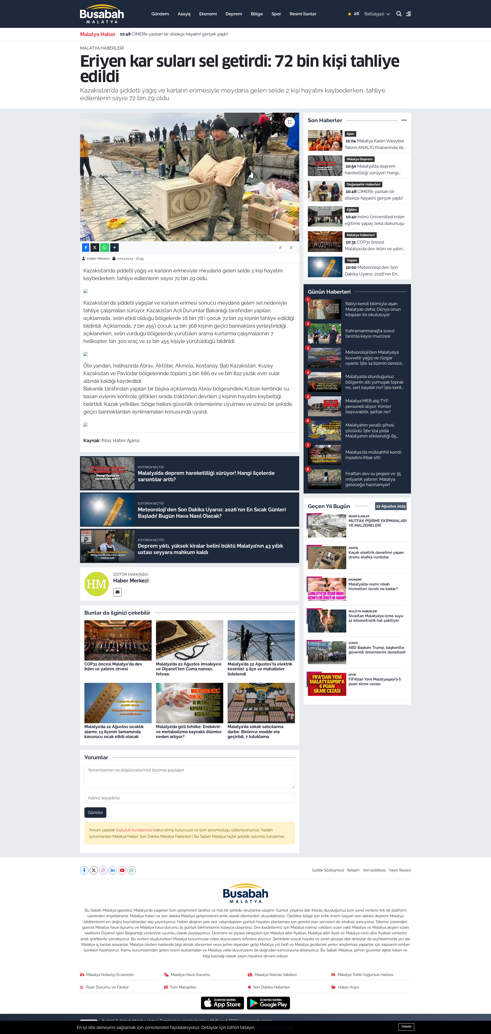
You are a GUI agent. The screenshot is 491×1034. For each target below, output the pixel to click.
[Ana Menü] (406, 13)
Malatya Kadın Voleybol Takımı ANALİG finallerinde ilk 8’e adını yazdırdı (374, 144)
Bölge (257, 13)
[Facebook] (84, 870)
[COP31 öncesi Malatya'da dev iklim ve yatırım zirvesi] (118, 639)
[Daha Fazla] (114, 247)
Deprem (234, 13)
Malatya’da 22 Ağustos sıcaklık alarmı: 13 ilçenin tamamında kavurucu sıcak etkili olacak (114, 731)
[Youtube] (122, 870)
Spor (276, 13)
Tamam (406, 1026)
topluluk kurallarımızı (134, 830)
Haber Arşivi (348, 987)
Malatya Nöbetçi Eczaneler (110, 974)
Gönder (95, 812)
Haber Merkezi (98, 258)
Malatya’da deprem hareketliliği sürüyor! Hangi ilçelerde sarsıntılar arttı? (372, 170)
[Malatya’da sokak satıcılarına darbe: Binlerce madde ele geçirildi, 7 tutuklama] (261, 702)
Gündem (160, 13)
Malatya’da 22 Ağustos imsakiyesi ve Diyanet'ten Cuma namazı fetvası (188, 669)
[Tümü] (404, 120)
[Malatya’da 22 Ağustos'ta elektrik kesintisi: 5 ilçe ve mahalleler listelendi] (261, 639)
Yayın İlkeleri (400, 870)
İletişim (353, 870)
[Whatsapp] (131, 870)
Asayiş (184, 13)
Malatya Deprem (360, 159)
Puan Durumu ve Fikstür (107, 987)
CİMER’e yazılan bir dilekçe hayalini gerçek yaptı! (174, 34)
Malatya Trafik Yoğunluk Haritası (365, 974)
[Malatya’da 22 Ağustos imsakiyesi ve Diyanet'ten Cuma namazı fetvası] (189, 639)
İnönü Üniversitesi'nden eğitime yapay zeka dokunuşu (375, 220)
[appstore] (223, 1002)
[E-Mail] (117, 592)
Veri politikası (374, 870)
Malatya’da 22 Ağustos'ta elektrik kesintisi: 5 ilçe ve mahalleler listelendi (260, 669)
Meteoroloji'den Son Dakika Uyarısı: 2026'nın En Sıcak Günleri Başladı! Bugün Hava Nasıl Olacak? (373, 271)
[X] (94, 870)
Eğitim (352, 210)
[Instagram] (103, 870)
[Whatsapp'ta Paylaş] (104, 247)
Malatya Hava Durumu (190, 974)
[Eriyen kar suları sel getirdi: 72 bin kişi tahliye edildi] (189, 177)
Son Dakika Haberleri (271, 987)
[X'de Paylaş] (95, 247)
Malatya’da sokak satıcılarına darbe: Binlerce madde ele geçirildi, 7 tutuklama (255, 731)
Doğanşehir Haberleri (363, 184)
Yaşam (352, 260)
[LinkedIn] (112, 870)
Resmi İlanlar (303, 13)
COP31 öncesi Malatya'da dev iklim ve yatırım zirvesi (113, 666)
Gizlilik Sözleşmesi (328, 870)
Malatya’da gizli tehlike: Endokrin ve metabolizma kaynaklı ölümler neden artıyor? (189, 731)
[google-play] (268, 1002)
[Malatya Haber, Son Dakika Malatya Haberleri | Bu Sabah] (102, 13)
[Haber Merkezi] (96, 583)
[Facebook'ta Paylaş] (85, 247)
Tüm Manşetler (183, 987)
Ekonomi (208, 13)
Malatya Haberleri (102, 48)
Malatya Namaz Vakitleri (276, 974)
